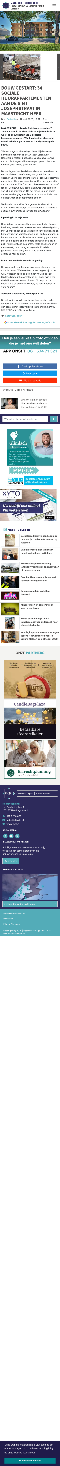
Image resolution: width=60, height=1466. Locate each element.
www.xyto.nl (12, 824)
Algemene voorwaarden (14, 913)
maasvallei (10, 316)
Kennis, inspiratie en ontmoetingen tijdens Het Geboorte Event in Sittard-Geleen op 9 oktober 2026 (40, 635)
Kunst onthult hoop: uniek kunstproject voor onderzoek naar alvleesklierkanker (39, 621)
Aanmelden (10, 861)
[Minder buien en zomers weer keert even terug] (10, 609)
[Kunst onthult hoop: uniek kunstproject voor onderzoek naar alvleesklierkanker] (10, 623)
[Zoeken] (54, 419)
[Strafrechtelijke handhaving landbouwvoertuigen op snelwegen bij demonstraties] (10, 568)
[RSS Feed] (17, 836)
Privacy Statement (11, 924)
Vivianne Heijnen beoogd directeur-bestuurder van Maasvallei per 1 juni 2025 (34, 403)
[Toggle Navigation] (54, 5)
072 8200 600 (13, 816)
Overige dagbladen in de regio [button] (19, 904)
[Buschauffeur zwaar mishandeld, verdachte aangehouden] (10, 582)
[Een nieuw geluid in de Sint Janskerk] (10, 595)
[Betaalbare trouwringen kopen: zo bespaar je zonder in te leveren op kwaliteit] (10, 540)
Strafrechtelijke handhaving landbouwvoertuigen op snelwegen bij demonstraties (40, 566)
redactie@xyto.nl (15, 820)
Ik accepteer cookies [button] (30, 1460)
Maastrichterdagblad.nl (25, 3)
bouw (19, 316)
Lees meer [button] (29, 1452)
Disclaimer (8, 918)
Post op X (31, 373)
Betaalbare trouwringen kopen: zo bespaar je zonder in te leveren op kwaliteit (39, 539)
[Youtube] (11, 836)
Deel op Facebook (32, 366)
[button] (1, 67)
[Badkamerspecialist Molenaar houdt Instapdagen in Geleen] (10, 554)
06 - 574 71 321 (42, 351)
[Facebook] (5, 836)
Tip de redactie (32, 380)
